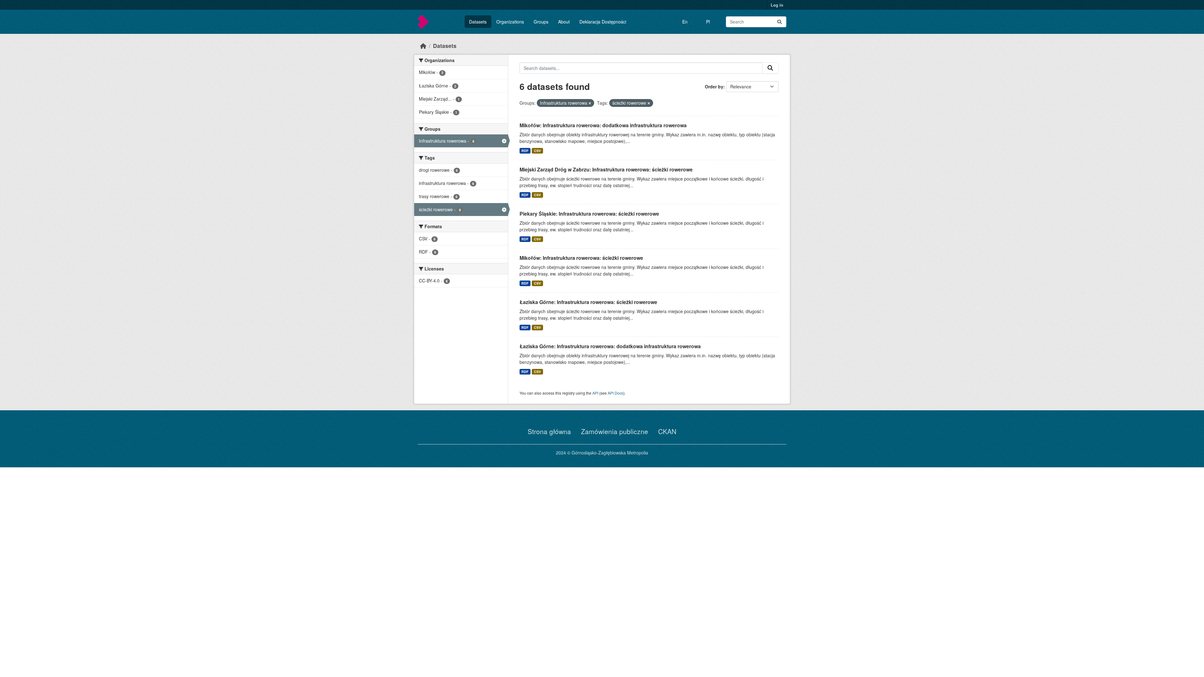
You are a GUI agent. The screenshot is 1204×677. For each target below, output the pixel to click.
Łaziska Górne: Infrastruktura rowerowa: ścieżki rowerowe (588, 302)
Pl (708, 21)
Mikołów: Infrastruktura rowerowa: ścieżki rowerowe (581, 257)
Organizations (510, 21)
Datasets (478, 21)
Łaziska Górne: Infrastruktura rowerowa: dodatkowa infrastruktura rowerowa (610, 346)
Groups (541, 21)
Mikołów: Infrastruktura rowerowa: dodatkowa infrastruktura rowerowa (603, 125)
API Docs (615, 393)
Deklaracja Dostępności (602, 21)
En (685, 21)
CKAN (667, 431)
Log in (777, 5)
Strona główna (549, 431)
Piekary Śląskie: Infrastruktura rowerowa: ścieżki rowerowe (589, 213)
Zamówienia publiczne (614, 431)
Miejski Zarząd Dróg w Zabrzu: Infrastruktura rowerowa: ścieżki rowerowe (606, 169)
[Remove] (590, 103)
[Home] (423, 46)
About (564, 21)
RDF (524, 150)
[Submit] (779, 21)
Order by (714, 86)
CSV (537, 150)
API (595, 393)
